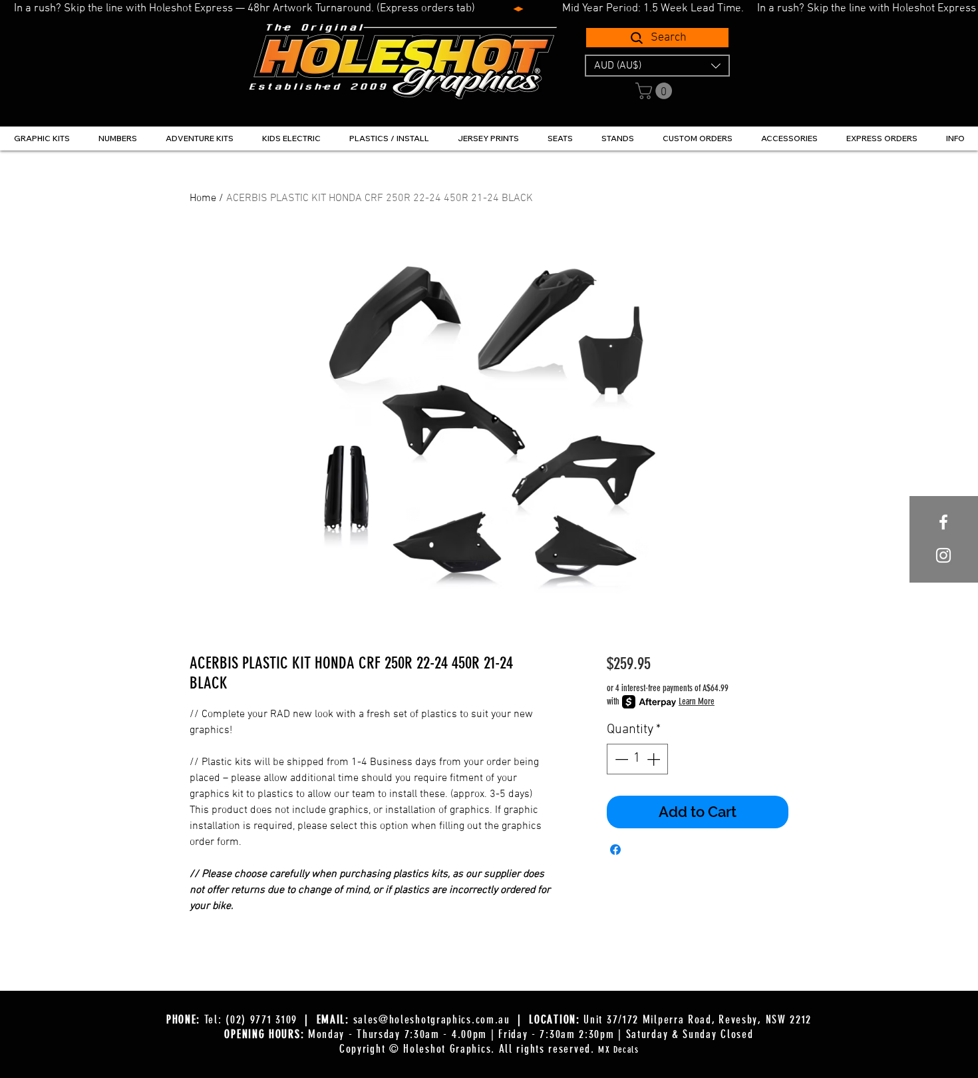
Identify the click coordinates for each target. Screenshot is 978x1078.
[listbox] (657, 66)
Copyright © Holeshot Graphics (415, 1048)
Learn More (697, 701)
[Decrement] (620, 759)
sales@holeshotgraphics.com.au (431, 1019)
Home (203, 198)
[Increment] (654, 759)
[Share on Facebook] (615, 850)
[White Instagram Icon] (943, 555)
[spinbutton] (637, 759)
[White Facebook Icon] (943, 522)
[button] (657, 66)
